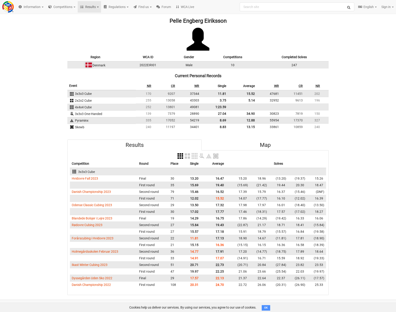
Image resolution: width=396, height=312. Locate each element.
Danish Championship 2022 (91, 285)
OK (266, 307)
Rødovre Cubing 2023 (87, 225)
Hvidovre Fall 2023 (85, 178)
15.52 (251, 94)
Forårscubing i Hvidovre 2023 (92, 238)
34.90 (251, 113)
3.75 (223, 100)
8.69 (223, 120)
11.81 (222, 94)
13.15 (251, 127)
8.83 (223, 127)
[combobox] (297, 7)
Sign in (386, 7)
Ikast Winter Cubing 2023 (89, 265)
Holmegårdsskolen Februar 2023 (95, 251)
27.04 (222, 113)
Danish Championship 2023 (91, 192)
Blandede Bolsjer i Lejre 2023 (92, 218)
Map (265, 145)
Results (135, 145)
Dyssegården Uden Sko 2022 (92, 278)
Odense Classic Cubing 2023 (92, 205)
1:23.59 (220, 107)
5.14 (251, 100)
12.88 (251, 120)
